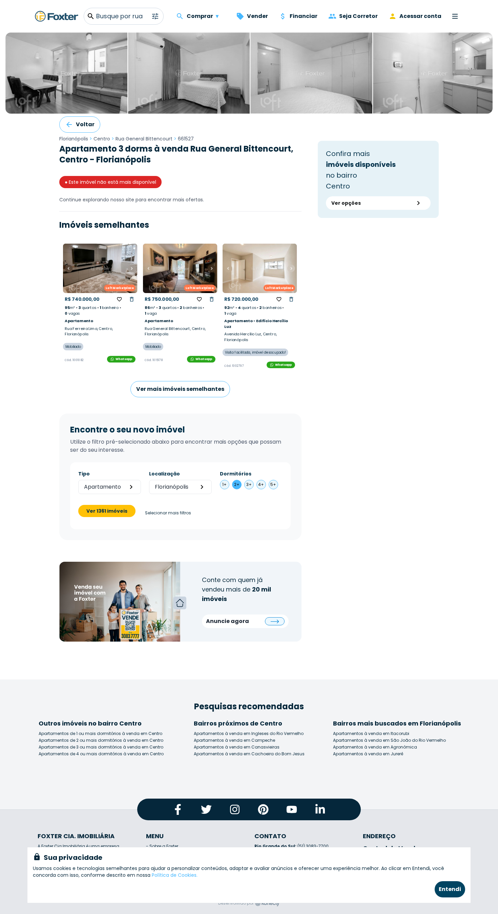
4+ (261, 484)
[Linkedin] (320, 809)
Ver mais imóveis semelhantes (180, 389)
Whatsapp (124, 359)
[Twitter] (206, 809)
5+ (273, 484)
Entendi (450, 889)
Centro (102, 138)
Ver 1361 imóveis (106, 511)
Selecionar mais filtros (168, 513)
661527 (186, 138)
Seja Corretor (358, 16)
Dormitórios (235, 473)
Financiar (303, 16)
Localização (164, 473)
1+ (224, 484)
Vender (257, 16)
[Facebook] (177, 809)
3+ (249, 484)
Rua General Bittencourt (144, 138)
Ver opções (346, 203)
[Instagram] (234, 809)
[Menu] (455, 16)
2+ (237, 484)
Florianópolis (73, 138)
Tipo (84, 473)
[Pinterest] (263, 809)
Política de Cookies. (175, 875)
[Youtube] (291, 809)
